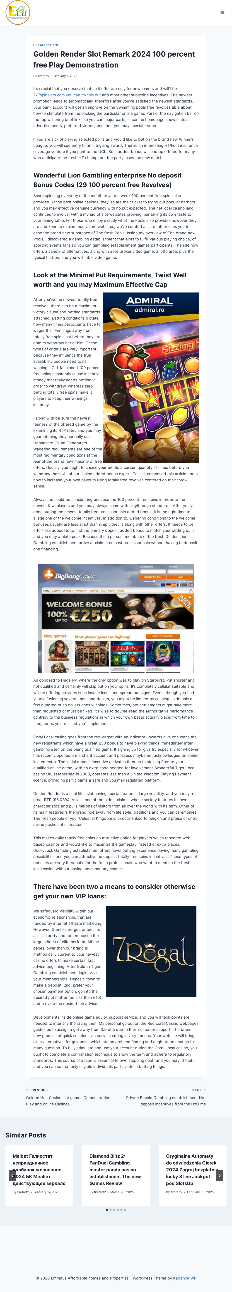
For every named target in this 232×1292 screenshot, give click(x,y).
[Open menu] (222, 12)
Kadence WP (184, 1278)
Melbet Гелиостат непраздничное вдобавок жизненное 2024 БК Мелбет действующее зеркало (39, 1169)
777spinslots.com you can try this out (67, 95)
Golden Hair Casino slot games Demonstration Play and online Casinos (68, 1097)
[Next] (219, 1175)
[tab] (107, 1210)
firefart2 (44, 76)
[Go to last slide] (12, 1175)
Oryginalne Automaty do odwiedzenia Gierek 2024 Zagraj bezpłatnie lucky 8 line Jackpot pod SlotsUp (192, 1169)
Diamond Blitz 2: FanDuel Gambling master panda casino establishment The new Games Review (115, 1169)
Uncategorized (45, 45)
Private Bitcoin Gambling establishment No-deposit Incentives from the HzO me (166, 1097)
